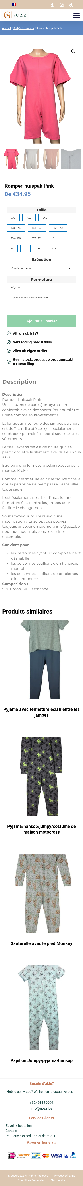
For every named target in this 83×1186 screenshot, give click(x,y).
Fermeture (41, 280)
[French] (14, 4)
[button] (76, 15)
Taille (41, 210)
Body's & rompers (23, 28)
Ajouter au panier (41, 321)
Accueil (6, 28)
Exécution (41, 260)
